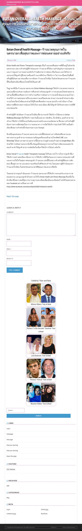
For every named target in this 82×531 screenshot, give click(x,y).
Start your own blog (12, 445)
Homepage (10, 434)
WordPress (44, 514)
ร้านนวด (20, 154)
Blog (73, 60)
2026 (8, 486)
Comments (11, 514)
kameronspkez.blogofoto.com (23, 2)
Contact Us (53, 527)
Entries (44, 509)
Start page (10, 440)
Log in (8, 429)
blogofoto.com (19, 527)
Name (9, 239)
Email (9, 249)
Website (10, 259)
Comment (10, 212)
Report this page (13, 196)
